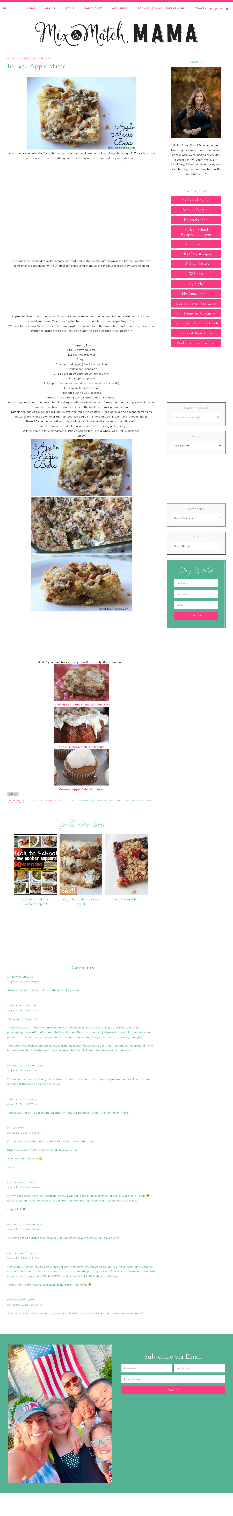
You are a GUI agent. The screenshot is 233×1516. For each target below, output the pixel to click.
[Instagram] (222, 4)
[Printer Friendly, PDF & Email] (13, 794)
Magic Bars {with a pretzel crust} (80, 901)
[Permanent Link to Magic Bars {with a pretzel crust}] (81, 894)
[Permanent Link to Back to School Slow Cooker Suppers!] (35, 894)
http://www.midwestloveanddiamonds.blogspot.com (42, 1150)
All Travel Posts (196, 264)
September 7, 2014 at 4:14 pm (24, 1187)
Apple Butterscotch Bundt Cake (82, 747)
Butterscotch (114, 800)
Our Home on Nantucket (196, 303)
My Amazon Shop (196, 293)
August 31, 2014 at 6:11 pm (22, 1070)
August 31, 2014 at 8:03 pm (22, 1104)
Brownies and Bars (91, 800)
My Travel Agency (196, 200)
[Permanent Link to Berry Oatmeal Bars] (126, 894)
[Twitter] (211, 4)
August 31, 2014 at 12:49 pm (23, 981)
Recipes (196, 537)
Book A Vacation (196, 210)
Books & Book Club (196, 333)
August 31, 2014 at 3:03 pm (22, 1010)
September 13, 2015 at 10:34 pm (25, 1304)
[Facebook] (206, 4)
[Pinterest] (217, 4)
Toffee (20, 802)
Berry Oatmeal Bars (126, 899)
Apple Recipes (67, 800)
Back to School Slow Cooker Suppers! (35, 901)
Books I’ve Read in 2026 (196, 343)
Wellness (196, 274)
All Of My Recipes (18, 58)
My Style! (196, 283)
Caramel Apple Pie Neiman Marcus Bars (81, 704)
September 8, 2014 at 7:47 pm (24, 1258)
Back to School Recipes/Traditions (196, 232)
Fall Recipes (133, 800)
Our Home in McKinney (196, 313)
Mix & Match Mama (116, 33)
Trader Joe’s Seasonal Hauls (196, 323)
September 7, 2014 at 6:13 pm (24, 1229)
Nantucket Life (196, 219)
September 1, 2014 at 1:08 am (24, 1133)
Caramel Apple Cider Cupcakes (81, 789)
